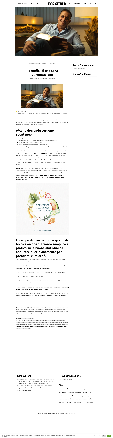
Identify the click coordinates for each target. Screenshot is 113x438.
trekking (86, 402)
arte (61, 389)
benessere (65, 389)
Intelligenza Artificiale (65, 396)
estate (89, 389)
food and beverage (43, 324)
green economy (71, 392)
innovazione (64, 324)
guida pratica (58, 324)
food (37, 324)
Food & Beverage (26, 318)
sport (30, 328)
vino (63, 404)
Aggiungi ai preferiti (22, 111)
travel (83, 402)
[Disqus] (42, 349)
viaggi (92, 402)
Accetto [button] (109, 435)
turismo (89, 402)
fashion (60, 392)
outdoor (74, 399)
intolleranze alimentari (21, 326)
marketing (93, 396)
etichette (30, 324)
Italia (28, 326)
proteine (61, 326)
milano (60, 399)
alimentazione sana (60, 320)
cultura (77, 389)
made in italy (86, 396)
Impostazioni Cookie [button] (96, 435)
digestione (21, 324)
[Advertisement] (12, 426)
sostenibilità (62, 402)
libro (31, 326)
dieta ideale (65, 322)
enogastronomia (85, 389)
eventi (92, 389)
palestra (50, 326)
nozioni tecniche (39, 326)
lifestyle (82, 396)
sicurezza (84, 399)
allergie (17, 322)
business (70, 389)
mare (90, 396)
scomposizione (25, 328)
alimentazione (52, 320)
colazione (57, 322)
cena (43, 322)
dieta (61, 322)
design (80, 389)
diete (17, 324)
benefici (22, 322)
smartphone (90, 399)
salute (80, 399)
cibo (46, 322)
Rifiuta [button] (104, 435)
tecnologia (78, 402)
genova (66, 392)
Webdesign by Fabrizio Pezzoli (68, 413)
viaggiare (60, 404)
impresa (79, 392)
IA (77, 392)
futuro (63, 392)
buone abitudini (32, 322)
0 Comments (52, 78)
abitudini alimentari (30, 320)
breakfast (26, 322)
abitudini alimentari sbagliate (42, 320)
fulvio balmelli (51, 324)
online (70, 399)
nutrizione (45, 326)
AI (59, 389)
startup (70, 402)
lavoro (78, 396)
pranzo (57, 326)
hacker (76, 392)
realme (77, 399)
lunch (33, 326)
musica (66, 399)
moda (63, 399)
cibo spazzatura (51, 322)
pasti (54, 326)
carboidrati (39, 322)
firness (34, 324)
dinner (25, 324)
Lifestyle (32, 318)
